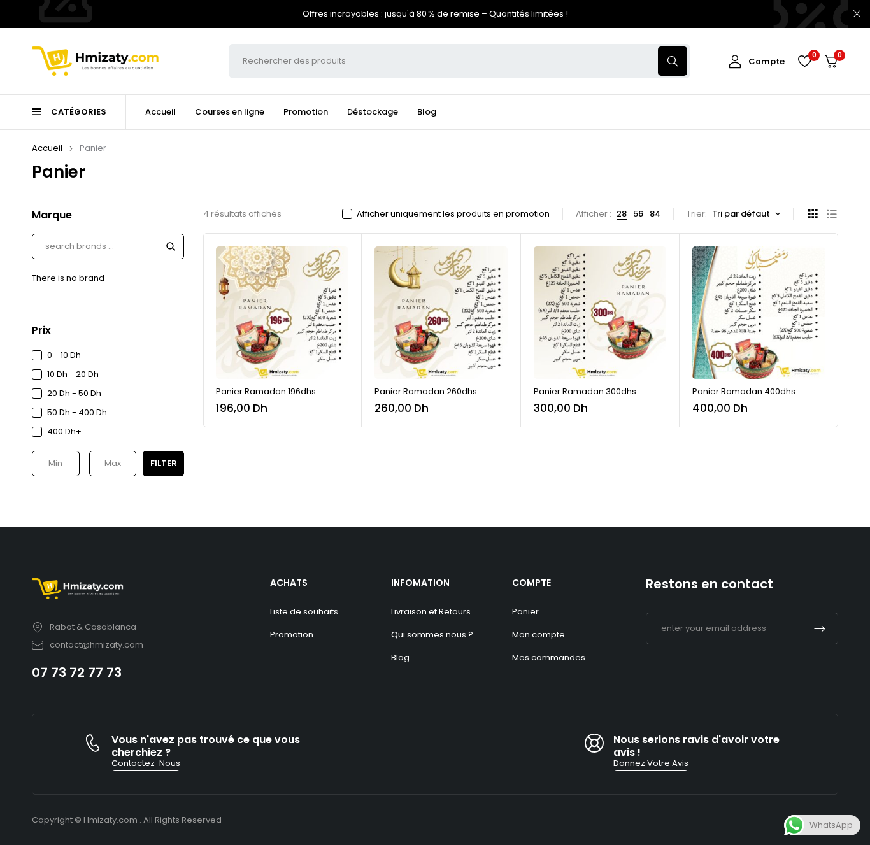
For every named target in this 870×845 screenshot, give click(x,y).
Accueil (47, 148)
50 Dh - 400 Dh (77, 412)
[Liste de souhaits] (804, 61)
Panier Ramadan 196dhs (266, 391)
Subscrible (820, 628)
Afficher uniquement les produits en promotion (453, 214)
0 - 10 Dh (64, 355)
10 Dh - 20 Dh (73, 374)
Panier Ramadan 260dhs (425, 391)
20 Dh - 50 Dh (74, 393)
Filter (163, 463)
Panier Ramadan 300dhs (585, 391)
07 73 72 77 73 (77, 672)
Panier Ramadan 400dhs (743, 391)
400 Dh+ (64, 431)
